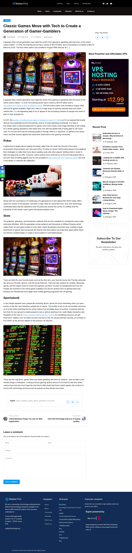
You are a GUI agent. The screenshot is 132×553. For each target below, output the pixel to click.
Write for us (79, 11)
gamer (30, 401)
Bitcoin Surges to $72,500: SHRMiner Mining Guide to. (113, 184)
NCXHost (60, 3)
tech (53, 401)
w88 (15, 111)
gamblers (24, 401)
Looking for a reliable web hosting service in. (113, 159)
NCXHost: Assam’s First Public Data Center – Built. (113, 148)
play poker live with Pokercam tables (63, 158)
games (36, 401)
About (47, 11)
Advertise (68, 11)
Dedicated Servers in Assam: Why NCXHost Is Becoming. (113, 135)
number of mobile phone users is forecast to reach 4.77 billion (37, 120)
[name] (98, 37)
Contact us (91, 11)
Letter (68, 3)
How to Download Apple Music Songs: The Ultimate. (113, 210)
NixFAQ (76, 3)
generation (42, 401)
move (49, 401)
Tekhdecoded (86, 3)
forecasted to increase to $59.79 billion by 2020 (22, 106)
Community (57, 11)
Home (39, 11)
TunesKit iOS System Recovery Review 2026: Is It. (113, 171)
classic (18, 401)
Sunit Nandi (11, 37)
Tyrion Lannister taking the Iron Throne (38, 315)
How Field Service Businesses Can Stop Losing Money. (112, 197)
